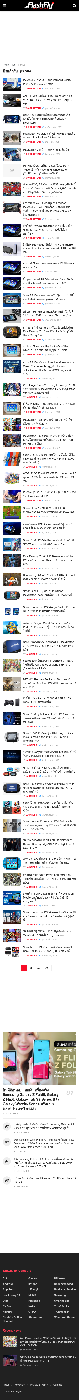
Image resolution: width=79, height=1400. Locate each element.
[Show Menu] (4, 5)
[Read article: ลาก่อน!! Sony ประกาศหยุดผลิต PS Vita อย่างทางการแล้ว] (12, 268)
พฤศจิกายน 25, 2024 (53, 127)
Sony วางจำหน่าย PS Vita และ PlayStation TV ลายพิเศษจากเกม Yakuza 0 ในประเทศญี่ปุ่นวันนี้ (49, 916)
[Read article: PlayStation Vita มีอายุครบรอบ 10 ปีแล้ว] (12, 154)
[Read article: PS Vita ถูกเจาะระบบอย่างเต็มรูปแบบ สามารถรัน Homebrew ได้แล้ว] (12, 496)
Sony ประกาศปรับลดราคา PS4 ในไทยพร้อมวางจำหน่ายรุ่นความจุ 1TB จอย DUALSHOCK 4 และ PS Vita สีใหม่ (49, 825)
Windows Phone (64, 1317)
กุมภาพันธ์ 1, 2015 (49, 939)
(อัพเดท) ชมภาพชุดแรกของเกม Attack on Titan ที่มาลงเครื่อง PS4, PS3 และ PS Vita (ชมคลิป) (49, 878)
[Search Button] (74, 5)
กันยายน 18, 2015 (49, 814)
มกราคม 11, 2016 (49, 673)
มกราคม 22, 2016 (49, 635)
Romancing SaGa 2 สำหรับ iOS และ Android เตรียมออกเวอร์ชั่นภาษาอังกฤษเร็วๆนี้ (49, 577)
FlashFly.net (17, 1391)
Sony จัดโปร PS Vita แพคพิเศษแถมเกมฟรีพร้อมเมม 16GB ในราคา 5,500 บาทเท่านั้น (47, 949)
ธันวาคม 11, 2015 (49, 691)
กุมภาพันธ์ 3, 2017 (52, 428)
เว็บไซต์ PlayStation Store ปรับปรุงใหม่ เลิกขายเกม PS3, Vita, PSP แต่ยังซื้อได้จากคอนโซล (47, 229)
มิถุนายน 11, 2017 (52, 412)
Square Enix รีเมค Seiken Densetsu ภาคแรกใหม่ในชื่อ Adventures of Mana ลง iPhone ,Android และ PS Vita (48, 664)
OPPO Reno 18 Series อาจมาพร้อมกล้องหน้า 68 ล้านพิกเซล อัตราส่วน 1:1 (48, 1358)
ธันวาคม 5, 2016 (48, 466)
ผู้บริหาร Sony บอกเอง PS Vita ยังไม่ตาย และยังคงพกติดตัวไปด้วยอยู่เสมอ (49, 405)
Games (32, 1278)
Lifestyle (33, 1289)
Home (6, 64)
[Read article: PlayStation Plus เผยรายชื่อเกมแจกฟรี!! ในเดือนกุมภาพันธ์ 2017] (12, 424)
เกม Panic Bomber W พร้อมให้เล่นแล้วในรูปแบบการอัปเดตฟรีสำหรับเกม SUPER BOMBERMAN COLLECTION (48, 1341)
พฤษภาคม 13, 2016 (49, 548)
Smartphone (61, 1300)
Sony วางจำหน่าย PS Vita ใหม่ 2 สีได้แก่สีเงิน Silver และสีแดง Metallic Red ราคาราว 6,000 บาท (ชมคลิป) (49, 458)
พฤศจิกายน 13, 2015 (50, 745)
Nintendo (34, 1300)
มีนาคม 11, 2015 (48, 905)
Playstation (35, 1317)
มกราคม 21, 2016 (49, 654)
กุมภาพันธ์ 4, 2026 (52, 108)
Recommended (63, 1284)
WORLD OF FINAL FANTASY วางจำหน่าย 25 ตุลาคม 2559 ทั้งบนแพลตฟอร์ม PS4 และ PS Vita (49, 477)
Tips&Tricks (61, 1306)
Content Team (33, 88)
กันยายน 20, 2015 (49, 796)
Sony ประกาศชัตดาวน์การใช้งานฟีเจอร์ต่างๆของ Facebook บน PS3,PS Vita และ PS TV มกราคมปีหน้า (48, 787)
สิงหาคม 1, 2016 (51, 500)
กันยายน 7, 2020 (51, 256)
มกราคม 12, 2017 (52, 448)
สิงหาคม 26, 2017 (49, 378)
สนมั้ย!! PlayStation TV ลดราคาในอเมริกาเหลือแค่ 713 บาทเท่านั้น (47, 700)
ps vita (21, 64)
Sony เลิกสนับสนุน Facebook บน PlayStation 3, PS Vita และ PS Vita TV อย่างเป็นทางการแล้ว (48, 645)
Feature (7, 1312)
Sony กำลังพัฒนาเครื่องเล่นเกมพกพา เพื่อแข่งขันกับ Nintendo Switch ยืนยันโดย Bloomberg (46, 118)
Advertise (20, 1384)
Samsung (60, 1295)
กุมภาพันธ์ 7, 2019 (52, 303)
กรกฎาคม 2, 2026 (52, 88)
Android (8, 1284)
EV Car (7, 1306)
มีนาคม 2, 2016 (48, 599)
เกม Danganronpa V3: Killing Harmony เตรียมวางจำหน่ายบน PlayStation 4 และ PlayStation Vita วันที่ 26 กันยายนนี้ (49, 389)
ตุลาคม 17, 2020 (51, 238)
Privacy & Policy (39, 1384)
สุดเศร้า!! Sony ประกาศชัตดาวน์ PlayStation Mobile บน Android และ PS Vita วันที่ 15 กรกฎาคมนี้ (48, 897)
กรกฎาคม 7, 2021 (52, 178)
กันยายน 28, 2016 (49, 485)
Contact (57, 1384)
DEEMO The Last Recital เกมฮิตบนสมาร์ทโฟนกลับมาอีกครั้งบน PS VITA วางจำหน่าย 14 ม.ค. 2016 (49, 683)
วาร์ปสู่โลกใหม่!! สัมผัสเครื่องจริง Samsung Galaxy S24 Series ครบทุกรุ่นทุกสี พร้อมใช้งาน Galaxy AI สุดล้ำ (44, 1126)
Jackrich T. (31, 378)
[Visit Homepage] (39, 5)
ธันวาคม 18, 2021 (52, 154)
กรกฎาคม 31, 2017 (49, 397)
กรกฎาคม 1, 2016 (49, 516)
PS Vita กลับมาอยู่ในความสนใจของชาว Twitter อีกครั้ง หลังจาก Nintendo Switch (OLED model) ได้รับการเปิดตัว (46, 169)
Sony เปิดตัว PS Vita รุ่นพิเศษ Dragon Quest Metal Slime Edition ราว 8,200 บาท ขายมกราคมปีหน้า (48, 737)
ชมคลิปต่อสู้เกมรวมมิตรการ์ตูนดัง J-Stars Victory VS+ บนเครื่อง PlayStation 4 (47, 933)
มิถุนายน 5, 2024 (51, 142)
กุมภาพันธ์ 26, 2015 (49, 924)
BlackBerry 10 (11, 1295)
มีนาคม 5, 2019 (51, 271)
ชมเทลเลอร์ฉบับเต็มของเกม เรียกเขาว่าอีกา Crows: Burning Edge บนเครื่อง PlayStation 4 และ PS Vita (48, 844)
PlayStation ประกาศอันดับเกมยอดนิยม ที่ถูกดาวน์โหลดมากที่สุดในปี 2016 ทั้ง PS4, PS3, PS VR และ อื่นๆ (48, 439)
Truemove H (61, 1312)
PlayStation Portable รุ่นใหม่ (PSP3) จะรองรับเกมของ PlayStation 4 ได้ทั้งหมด (49, 135)
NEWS (32, 1295)
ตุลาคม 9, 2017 (51, 354)
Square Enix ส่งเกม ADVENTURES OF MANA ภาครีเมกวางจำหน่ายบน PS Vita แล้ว (48, 510)
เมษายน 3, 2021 (51, 196)
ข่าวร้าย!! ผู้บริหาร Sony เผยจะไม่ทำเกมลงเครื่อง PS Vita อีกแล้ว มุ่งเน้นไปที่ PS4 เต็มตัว (49, 769)
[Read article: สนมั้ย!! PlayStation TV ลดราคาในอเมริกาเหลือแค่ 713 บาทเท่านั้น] (12, 702)
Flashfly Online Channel (12, 1319)
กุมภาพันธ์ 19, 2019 (52, 287)
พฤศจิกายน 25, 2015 (50, 706)
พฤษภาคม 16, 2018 (53, 319)
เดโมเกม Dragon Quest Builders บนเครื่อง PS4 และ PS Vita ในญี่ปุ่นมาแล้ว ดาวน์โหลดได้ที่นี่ (48, 627)
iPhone (32, 1284)
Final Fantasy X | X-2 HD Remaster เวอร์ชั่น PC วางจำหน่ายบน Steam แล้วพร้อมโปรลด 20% (48, 560)
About (6, 1384)
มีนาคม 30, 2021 (51, 219)
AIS (5, 1278)
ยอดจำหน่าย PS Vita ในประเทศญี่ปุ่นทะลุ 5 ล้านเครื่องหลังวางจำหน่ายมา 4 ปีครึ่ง (47, 526)
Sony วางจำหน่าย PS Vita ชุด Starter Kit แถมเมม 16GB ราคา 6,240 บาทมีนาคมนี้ (49, 609)
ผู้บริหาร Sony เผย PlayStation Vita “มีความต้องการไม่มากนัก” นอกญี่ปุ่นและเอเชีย (47, 348)
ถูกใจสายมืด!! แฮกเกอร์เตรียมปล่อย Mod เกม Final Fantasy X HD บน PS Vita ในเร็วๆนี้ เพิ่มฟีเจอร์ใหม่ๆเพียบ (49, 331)
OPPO (32, 1312)
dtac (5, 1300)
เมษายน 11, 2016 (48, 583)
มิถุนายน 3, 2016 (48, 532)
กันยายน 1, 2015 (48, 867)
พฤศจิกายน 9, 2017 (52, 339)
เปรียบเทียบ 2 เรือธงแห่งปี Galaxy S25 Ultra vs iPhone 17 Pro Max (45, 1180)
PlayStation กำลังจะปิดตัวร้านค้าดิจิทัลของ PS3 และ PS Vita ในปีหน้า (47, 82)
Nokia (32, 1306)
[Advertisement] (39, 1001)
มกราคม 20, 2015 (49, 955)
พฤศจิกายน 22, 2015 (50, 726)
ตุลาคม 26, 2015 (48, 776)
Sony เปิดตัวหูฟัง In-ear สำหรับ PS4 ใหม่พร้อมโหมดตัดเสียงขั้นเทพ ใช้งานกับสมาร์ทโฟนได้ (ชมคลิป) (49, 718)
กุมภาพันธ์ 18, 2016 (49, 615)
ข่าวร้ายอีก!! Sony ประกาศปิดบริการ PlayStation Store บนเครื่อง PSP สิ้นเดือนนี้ (47, 593)
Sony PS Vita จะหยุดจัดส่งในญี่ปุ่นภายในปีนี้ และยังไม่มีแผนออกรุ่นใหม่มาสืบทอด (48, 297)
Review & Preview (65, 1289)
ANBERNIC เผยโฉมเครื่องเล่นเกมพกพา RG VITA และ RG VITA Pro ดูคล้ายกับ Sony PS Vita (48, 100)
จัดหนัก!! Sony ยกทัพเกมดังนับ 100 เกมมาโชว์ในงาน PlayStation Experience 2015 (49, 753)
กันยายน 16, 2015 (49, 852)
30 (46, 967)
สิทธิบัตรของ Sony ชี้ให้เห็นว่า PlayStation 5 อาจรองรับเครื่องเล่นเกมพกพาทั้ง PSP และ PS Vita (49, 248)
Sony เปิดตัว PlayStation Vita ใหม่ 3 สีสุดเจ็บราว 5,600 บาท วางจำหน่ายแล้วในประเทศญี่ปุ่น (48, 806)
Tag (13, 64)
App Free (8, 1289)
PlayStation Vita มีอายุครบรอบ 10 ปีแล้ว (46, 149)
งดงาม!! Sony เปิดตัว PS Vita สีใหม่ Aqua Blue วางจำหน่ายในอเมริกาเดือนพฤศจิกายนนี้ (49, 861)
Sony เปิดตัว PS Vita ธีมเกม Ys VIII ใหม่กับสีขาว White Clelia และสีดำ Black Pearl (48, 542)
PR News (59, 1278)
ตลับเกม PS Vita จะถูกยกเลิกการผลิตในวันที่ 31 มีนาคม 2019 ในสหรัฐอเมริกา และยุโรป (48, 313)
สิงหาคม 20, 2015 (49, 887)
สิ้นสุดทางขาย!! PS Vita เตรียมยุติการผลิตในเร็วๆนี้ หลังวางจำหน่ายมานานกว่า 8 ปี (48, 281)
